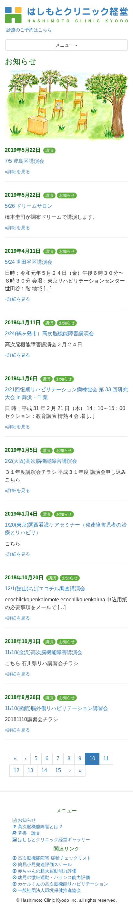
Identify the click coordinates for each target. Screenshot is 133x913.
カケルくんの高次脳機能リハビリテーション (63, 883)
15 (58, 770)
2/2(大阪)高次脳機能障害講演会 (41, 461)
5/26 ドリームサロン (28, 206)
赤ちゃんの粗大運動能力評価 (47, 871)
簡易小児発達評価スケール (45, 864)
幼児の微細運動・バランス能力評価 (54, 877)
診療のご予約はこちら (28, 29)
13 (30, 770)
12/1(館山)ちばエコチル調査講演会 (45, 588)
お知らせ (27, 820)
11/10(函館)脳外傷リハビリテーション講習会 (56, 708)
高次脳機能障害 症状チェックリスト (54, 858)
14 (44, 770)
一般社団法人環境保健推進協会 (49, 890)
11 (106, 758)
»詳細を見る (17, 171)
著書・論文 (29, 833)
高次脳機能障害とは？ (40, 826)
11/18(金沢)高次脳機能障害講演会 (43, 652)
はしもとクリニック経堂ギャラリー (54, 839)
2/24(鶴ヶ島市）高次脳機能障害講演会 (49, 333)
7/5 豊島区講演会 (24, 161)
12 (16, 770)
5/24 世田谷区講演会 (28, 262)
